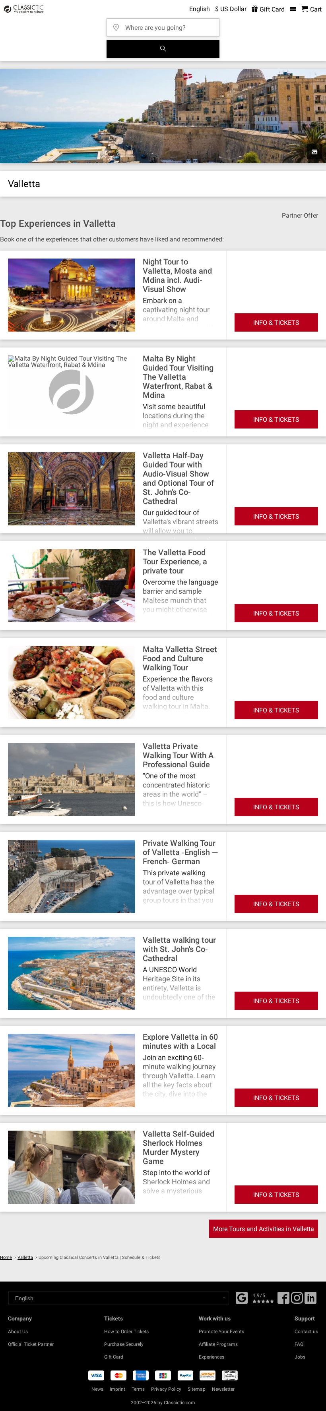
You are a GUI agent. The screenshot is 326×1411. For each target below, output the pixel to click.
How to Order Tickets (126, 1331)
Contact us (306, 1331)
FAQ (299, 1344)
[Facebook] (242, 1297)
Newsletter (223, 1389)
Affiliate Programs (218, 1344)
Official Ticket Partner (31, 1344)
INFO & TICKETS (276, 322)
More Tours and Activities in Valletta (263, 1229)
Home (6, 1257)
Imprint (117, 1389)
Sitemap (197, 1389)
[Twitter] (297, 1300)
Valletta (25, 1257)
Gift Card (271, 9)
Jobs (300, 1357)
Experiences (211, 1357)
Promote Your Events (221, 1331)
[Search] (163, 49)
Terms (138, 1389)
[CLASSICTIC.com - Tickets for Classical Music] (22, 9)
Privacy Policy (166, 1389)
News (97, 1389)
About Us (18, 1331)
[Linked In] (310, 1300)
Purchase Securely (124, 1344)
